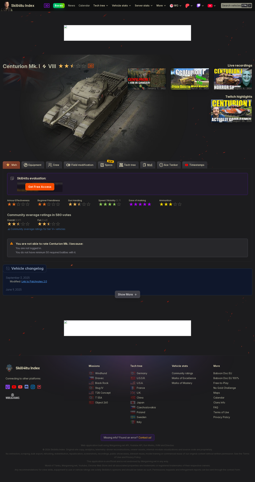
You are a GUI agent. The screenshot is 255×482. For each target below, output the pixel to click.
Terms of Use (221, 412)
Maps (216, 392)
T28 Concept (103, 392)
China (140, 397)
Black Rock (101, 382)
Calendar (84, 5)
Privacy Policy (221, 417)
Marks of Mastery (182, 382)
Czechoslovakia (146, 407)
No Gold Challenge (224, 387)
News (71, 5)
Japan (140, 402)
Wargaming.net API (119, 445)
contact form (233, 469)
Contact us (145, 437)
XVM (157, 445)
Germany (142, 373)
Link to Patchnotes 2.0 (34, 281)
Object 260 (101, 402)
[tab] (11, 165)
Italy (139, 422)
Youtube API (136, 445)
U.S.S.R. (141, 378)
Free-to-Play (220, 382)
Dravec (99, 378)
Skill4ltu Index (22, 5)
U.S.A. (140, 382)
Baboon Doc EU (222, 373)
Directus (169, 445)
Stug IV (99, 387)
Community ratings (182, 373)
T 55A (98, 397)
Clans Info (219, 402)
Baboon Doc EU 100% (226, 378)
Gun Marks (148, 445)
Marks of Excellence (184, 378)
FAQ (215, 407)
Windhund (101, 373)
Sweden (141, 417)
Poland (141, 412)
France (141, 387)
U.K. (139, 392)
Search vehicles (231, 5)
